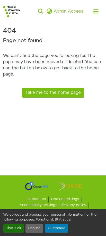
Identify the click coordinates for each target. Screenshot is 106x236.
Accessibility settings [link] (38, 205)
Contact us (36, 199)
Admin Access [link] (68, 12)
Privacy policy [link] (74, 205)
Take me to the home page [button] (53, 93)
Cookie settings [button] (65, 199)
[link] (37, 186)
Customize (56, 228)
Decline (34, 228)
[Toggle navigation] (96, 11)
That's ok (13, 228)
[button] (11, 11)
